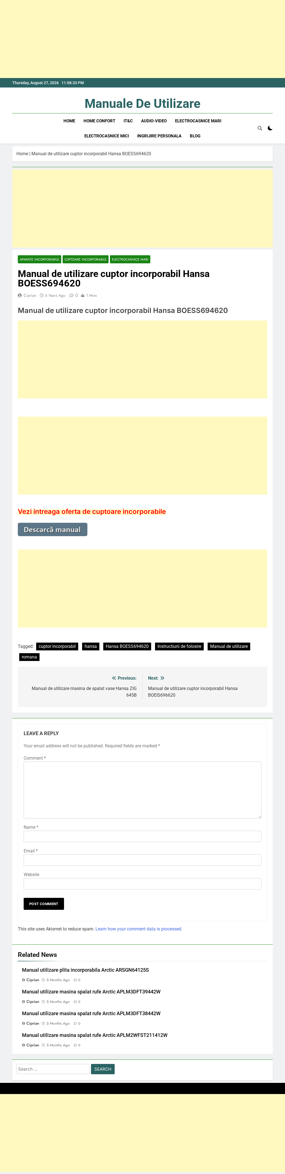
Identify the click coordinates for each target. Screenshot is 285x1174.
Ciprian (30, 295)
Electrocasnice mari (198, 120)
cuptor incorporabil (57, 646)
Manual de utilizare (229, 646)
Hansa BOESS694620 (127, 646)
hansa (91, 646)
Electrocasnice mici (106, 135)
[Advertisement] (142, 39)
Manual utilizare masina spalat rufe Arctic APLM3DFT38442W (91, 1013)
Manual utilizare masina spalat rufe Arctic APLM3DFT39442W (91, 992)
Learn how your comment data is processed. (138, 929)
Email (31, 851)
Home (69, 120)
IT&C (128, 120)
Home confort (99, 120)
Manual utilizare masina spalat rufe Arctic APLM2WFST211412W (95, 1035)
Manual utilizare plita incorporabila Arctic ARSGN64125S (85, 970)
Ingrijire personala (159, 135)
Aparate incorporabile (39, 259)
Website (31, 874)
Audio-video (154, 120)
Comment (35, 758)
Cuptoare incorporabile (86, 259)
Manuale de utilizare (142, 103)
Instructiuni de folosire (179, 646)
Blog (195, 135)
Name (31, 827)
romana (29, 657)
